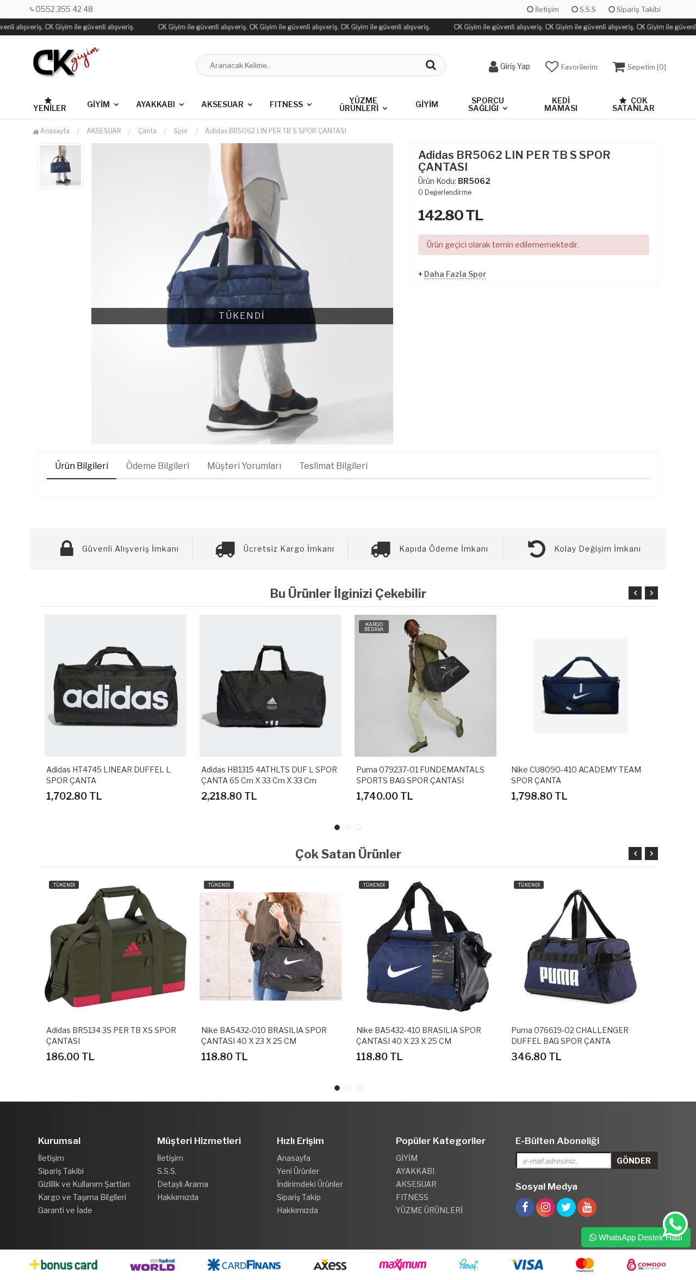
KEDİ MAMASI (560, 104)
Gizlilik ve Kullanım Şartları (84, 1184)
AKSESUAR (222, 104)
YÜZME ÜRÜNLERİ (358, 104)
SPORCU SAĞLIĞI (486, 104)
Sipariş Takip (299, 1197)
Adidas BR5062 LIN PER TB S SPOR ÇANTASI (275, 131)
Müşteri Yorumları (244, 466)
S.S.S (587, 9)
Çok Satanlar (633, 104)
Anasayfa (54, 131)
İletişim (546, 9)
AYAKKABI (155, 104)
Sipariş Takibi (638, 9)
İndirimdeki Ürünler (310, 1184)
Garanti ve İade (65, 1210)
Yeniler (49, 108)
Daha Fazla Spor (455, 274)
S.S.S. (167, 1171)
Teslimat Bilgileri (333, 466)
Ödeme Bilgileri (157, 466)
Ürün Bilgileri (81, 466)
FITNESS (286, 104)
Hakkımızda (177, 1197)
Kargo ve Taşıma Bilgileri (82, 1197)
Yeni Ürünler (298, 1171)
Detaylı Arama (182, 1184)
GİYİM (98, 104)
